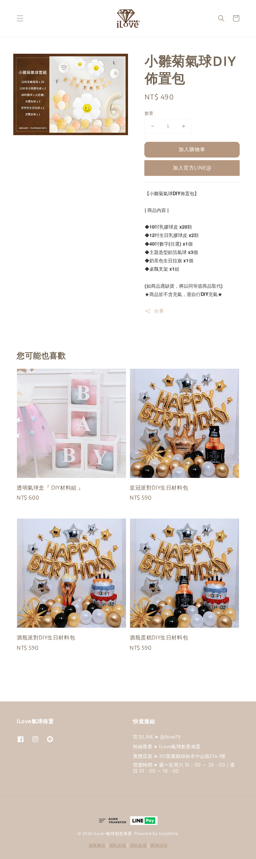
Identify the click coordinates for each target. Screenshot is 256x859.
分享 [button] (159, 311)
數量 (149, 113)
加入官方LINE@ (192, 168)
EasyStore (168, 833)
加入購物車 (192, 149)
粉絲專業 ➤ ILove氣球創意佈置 (167, 746)
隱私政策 (117, 845)
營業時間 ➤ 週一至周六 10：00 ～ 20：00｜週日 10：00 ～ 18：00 (184, 768)
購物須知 (158, 845)
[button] (20, 18)
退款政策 (138, 845)
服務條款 (97, 845)
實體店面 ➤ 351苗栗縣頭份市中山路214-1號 (179, 756)
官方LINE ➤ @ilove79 (156, 737)
